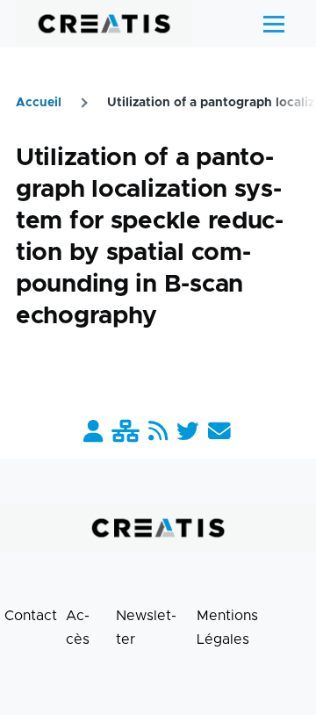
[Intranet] (125, 433)
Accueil (38, 103)
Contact (30, 616)
